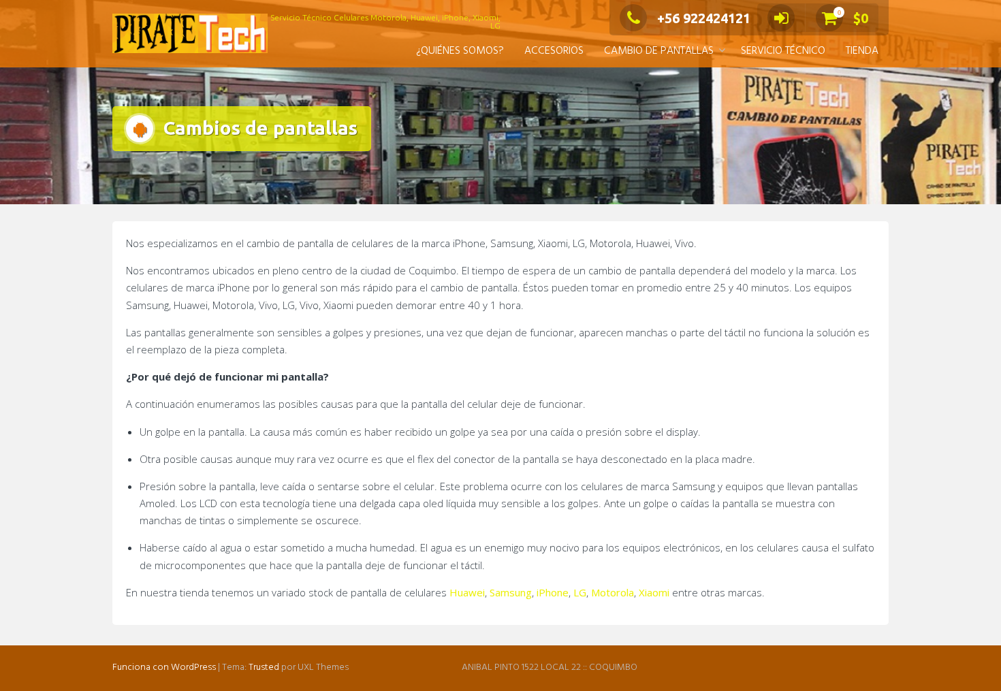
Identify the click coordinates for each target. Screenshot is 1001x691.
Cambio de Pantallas (659, 51)
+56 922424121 (703, 18)
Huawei (467, 592)
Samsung (511, 592)
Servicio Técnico (783, 51)
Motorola (612, 592)
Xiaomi (654, 592)
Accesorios (554, 51)
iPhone (553, 592)
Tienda (862, 51)
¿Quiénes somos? (460, 51)
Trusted (264, 667)
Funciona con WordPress (164, 667)
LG (579, 592)
